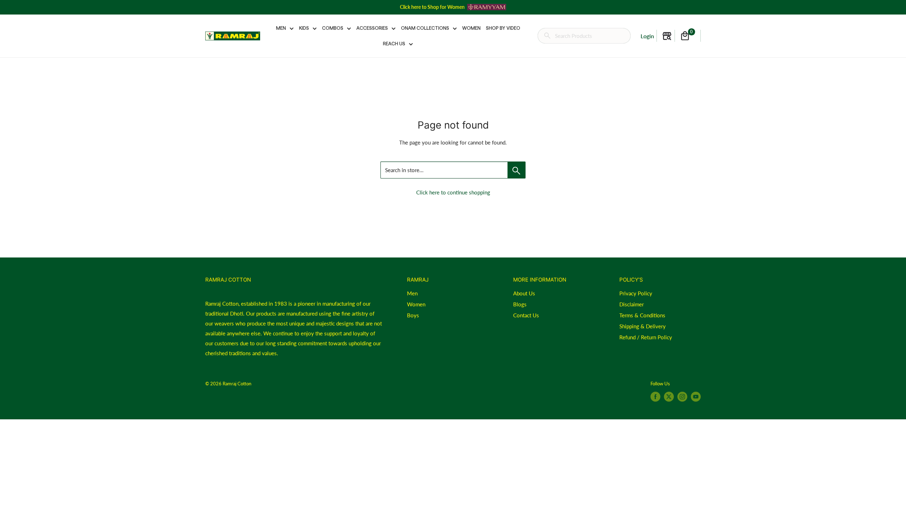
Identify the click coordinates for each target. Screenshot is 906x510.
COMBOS (332, 28)
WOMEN (471, 28)
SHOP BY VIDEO (503, 28)
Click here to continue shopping (453, 192)
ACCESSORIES (372, 28)
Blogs (520, 304)
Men (412, 293)
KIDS (304, 28)
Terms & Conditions (642, 315)
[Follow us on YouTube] (696, 397)
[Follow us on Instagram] (682, 397)
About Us (524, 293)
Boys (413, 315)
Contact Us (526, 315)
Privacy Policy (635, 293)
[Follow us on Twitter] (669, 397)
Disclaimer (631, 304)
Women (416, 304)
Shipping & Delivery (642, 326)
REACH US (394, 43)
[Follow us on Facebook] (655, 397)
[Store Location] (667, 36)
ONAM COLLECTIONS (425, 28)
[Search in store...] (517, 170)
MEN (281, 28)
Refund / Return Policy (645, 337)
